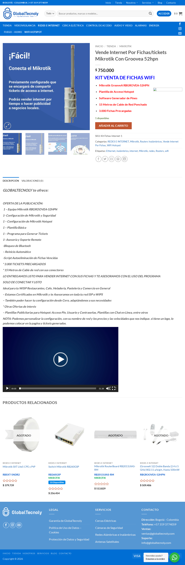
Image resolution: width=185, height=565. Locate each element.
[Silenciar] (108, 388)
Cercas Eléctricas (105, 520)
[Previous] (9, 86)
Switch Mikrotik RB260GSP (63, 466)
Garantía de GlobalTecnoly (65, 520)
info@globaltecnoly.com (156, 542)
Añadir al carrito (113, 125)
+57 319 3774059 (165, 524)
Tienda (118, 2)
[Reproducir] (8, 388)
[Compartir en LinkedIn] (125, 159)
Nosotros (131, 2)
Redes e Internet (49, 25)
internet (134, 150)
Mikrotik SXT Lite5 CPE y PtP (19, 466)
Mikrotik (125, 46)
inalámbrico (122, 150)
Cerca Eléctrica (73, 25)
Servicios (146, 2)
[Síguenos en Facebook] (179, 24)
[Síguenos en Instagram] (179, 28)
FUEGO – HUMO (13, 32)
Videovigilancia (25, 25)
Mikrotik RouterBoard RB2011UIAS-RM (114, 468)
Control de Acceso (99, 25)
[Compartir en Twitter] (105, 159)
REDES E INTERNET (118, 141)
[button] (178, 14)
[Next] (83, 86)
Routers (160, 150)
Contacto (171, 2)
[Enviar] (150, 13)
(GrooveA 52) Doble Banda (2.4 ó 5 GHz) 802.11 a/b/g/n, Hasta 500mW (159, 468)
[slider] (57, 388)
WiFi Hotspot (33, 32)
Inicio (108, 2)
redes (152, 150)
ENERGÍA (154, 25)
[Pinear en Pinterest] (118, 159)
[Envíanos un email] (179, 33)
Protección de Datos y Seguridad (69, 539)
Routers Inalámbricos (151, 141)
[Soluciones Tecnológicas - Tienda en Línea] (21, 13)
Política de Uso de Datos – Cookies (65, 530)
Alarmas (141, 25)
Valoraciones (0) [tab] (32, 180)
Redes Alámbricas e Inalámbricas (115, 534)
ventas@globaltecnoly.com (158, 533)
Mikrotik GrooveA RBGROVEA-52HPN (124, 85)
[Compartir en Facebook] (99, 159)
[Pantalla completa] (114, 388)
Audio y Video (123, 25)
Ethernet (110, 150)
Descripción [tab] (11, 180)
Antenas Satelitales (107, 541)
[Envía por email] (112, 159)
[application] (60, 359)
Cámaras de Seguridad (109, 527)
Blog (160, 2)
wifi (167, 150)
